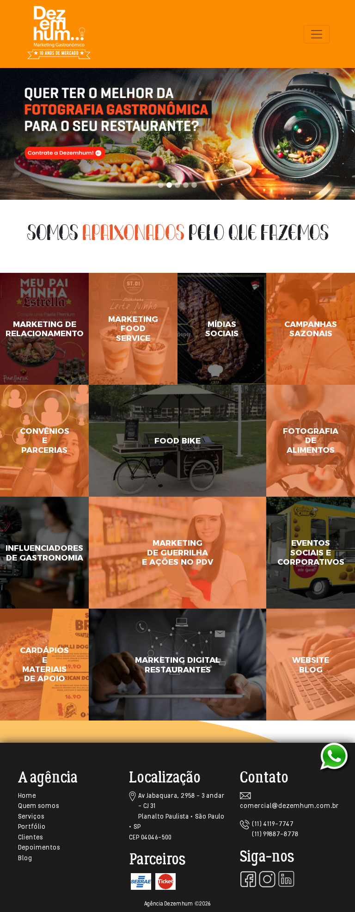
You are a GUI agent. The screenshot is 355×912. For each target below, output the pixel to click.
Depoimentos (39, 847)
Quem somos (38, 806)
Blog (25, 858)
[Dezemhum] (58, 34)
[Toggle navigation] (317, 34)
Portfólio (32, 827)
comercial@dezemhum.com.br (289, 806)
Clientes (30, 837)
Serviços (31, 816)
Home (27, 796)
